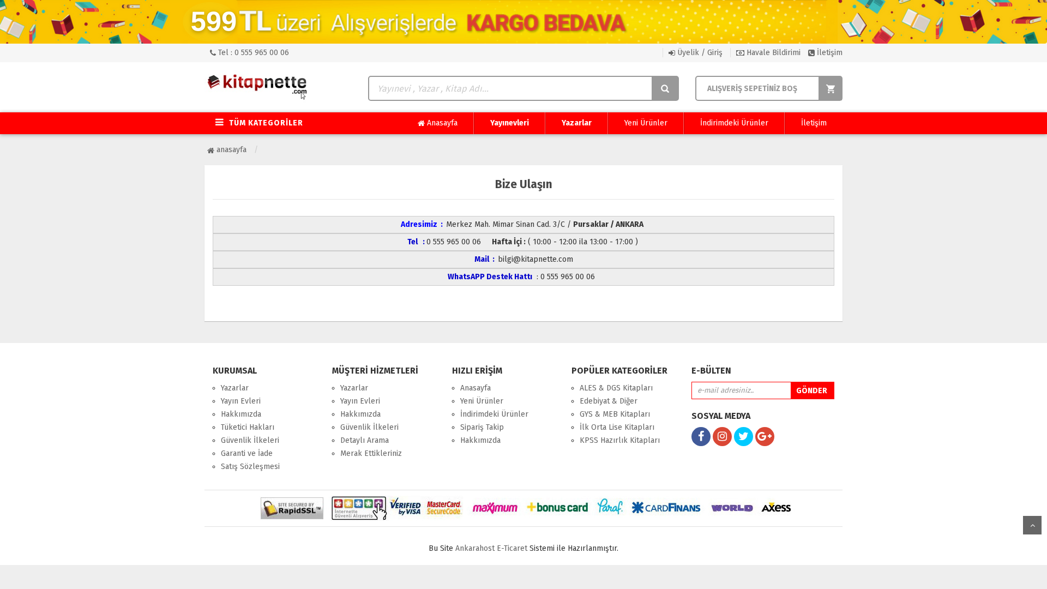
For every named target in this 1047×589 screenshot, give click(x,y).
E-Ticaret (512, 548)
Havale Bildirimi (772, 52)
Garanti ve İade (247, 453)
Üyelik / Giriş (699, 52)
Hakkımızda (241, 414)
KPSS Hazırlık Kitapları (620, 440)
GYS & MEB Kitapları (615, 414)
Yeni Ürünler (645, 123)
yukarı (1032, 525)
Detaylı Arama (364, 440)
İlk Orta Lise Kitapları (617, 427)
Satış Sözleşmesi (250, 466)
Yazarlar (577, 123)
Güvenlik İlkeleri (250, 440)
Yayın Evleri (241, 401)
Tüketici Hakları (247, 427)
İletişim (829, 52)
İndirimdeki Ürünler (734, 123)
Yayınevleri (509, 123)
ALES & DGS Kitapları (616, 388)
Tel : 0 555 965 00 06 (252, 52)
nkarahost (476, 548)
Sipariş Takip (482, 427)
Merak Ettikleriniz (371, 453)
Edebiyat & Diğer (608, 401)
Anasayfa (441, 123)
